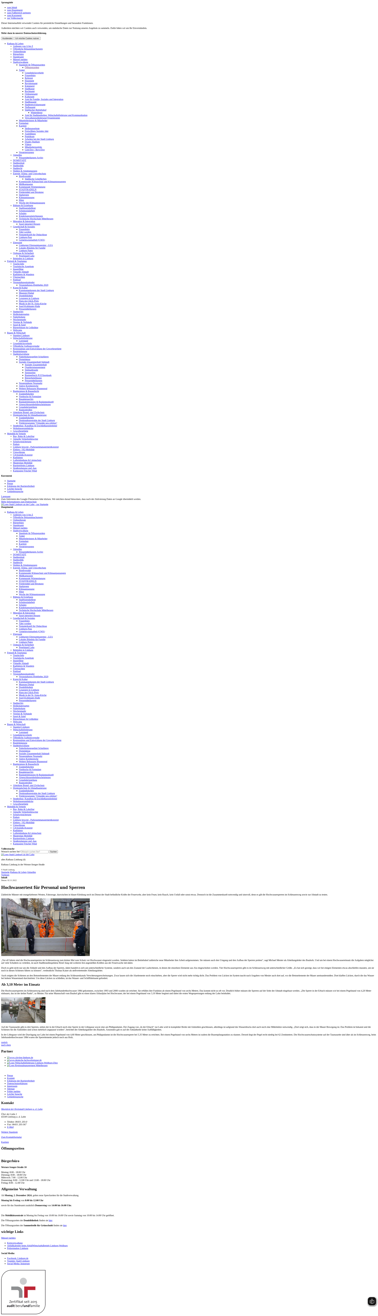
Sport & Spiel (19, 325)
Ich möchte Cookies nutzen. (27, 38)
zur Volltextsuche (15, 18)
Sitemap (11, 1089)
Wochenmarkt (19, 319)
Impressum (12, 1086)
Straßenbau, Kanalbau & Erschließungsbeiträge (35, 425)
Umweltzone (19, 452)
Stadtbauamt (30, 102)
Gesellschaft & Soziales (24, 226)
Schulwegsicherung (22, 441)
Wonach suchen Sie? (11, 851)
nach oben (6, 1045)
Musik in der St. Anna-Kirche (33, 303)
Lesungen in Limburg (29, 298)
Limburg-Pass (25, 237)
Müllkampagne (26, 184)
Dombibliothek (26, 295)
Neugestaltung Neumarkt (30, 383)
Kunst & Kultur (20, 287)
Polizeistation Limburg (17, 1248)
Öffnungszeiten (32, 67)
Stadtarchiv (18, 311)
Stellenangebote (32, 128)
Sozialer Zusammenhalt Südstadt (34, 362)
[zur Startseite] (24, 504)
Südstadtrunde (31, 370)
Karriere (23, 126)
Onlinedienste (19, 51)
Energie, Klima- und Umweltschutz (29, 173)
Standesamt (18, 57)
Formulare (23, 123)
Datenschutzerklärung (17, 1083)
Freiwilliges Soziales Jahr (36, 131)
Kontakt (11, 1078)
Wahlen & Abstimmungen (25, 171)
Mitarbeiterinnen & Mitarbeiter (33, 120)
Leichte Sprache (14, 489)
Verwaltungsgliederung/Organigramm (42, 118)
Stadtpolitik (18, 165)
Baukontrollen (25, 409)
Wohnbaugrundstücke (23, 428)
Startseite (11, 481)
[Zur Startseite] (17, 854)
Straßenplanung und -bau (24, 468)
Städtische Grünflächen (36, 179)
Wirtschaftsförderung (22, 338)
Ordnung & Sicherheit (23, 253)
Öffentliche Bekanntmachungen (28, 49)
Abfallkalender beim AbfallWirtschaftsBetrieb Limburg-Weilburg (37, 1245)
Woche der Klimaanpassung (32, 203)
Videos (28, 144)
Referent (29, 78)
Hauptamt (29, 80)
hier (50, 1220)
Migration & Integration (24, 221)
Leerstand (23, 341)
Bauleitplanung (20, 351)
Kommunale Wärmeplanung (32, 187)
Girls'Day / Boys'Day (35, 149)
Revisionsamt (31, 83)
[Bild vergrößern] (45, 955)
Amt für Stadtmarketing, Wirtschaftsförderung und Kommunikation (56, 115)
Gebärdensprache (15, 491)
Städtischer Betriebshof (35, 110)
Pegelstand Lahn (26, 256)
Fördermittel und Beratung (31, 192)
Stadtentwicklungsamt (35, 104)
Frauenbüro (30, 75)
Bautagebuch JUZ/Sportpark (38, 375)
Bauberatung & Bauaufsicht (26, 391)
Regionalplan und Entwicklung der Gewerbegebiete (37, 348)
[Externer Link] (192, 1057)
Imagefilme (18, 269)
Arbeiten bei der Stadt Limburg (39, 139)
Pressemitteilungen (27, 309)
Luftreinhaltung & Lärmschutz (27, 460)
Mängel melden (20, 59)
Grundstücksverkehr (34, 72)
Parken (16, 444)
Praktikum (29, 136)
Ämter (22, 70)
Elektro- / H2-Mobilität (23, 449)
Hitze (21, 200)
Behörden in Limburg (23, 258)
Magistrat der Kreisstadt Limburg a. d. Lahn (22, 1109)
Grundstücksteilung (28, 407)
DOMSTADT (19, 160)
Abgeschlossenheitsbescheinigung (35, 404)
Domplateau (24, 359)
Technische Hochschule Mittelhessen (36, 218)
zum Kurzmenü (14, 15)
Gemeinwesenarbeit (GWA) (32, 240)
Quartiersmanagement (35, 367)
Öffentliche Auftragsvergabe (26, 346)
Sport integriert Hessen (29, 224)
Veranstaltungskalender (24, 282)
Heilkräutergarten (21, 314)
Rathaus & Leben (15, 43)
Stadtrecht (17, 168)
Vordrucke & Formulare (30, 396)
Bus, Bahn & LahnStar (23, 436)
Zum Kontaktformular (11, 1137)
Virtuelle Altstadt (21, 272)
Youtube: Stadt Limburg (18, 1261)
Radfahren (18, 457)
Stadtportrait (18, 163)
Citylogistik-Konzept (22, 455)
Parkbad (17, 279)
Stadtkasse (30, 88)
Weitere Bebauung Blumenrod (33, 388)
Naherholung (19, 317)
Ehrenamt (17, 242)
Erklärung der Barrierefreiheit (21, 486)
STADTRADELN (27, 189)
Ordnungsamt (31, 94)
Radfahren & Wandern (23, 274)
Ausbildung (30, 134)
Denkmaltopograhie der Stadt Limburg (37, 420)
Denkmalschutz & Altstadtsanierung (30, 415)
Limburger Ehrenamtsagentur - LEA (36, 245)
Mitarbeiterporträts (33, 147)
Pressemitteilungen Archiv (31, 157)
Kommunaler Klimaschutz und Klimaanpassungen (42, 181)
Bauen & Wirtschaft (16, 333)
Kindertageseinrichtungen (31, 216)
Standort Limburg (21, 335)
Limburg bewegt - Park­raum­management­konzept (36, 447)
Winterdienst (36, 112)
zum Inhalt (12, 7)
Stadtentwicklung (21, 354)
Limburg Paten (26, 250)
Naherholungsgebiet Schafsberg (34, 356)
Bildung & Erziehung (23, 205)
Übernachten (19, 277)
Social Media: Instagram (18, 1263)
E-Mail (10, 1127)
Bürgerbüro (18, 54)
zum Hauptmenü (15, 10)
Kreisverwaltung (15, 1243)
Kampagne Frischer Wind (25, 471)
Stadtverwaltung (20, 62)
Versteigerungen (26, 152)
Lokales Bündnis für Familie (32, 248)
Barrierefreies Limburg (23, 465)
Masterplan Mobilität (22, 463)
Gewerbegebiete (20, 431)
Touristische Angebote (23, 266)
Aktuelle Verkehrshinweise (25, 439)
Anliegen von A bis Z (23, 46)
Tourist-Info (18, 264)
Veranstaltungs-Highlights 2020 (33, 285)
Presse (10, 483)
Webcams (17, 330)
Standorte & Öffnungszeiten (32, 65)
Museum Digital (26, 293)
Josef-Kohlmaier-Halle (29, 306)
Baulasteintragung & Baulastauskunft (36, 402)
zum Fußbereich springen (19, 12)
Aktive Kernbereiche (28, 386)
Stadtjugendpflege (27, 208)
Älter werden (25, 232)
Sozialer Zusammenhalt (36, 364)
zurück (4, 1042)
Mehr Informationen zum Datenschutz (19, 501)
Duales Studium (32, 141)
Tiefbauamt (30, 107)
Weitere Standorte (9, 1132)
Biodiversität (25, 176)
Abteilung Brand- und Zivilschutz (28, 412)
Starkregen (24, 195)
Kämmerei (30, 86)
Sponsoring (30, 372)
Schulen (22, 213)
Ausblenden (7, 38)
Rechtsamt (30, 91)
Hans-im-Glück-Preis (29, 301)
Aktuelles (17, 155)
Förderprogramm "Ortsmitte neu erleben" (38, 423)
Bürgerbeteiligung (33, 378)
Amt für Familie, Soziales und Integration (44, 99)
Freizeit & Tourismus (17, 261)
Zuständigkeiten (26, 394)
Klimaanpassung (26, 197)
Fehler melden (13, 1091)
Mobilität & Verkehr (16, 433)
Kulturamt (29, 96)
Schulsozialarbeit (27, 210)
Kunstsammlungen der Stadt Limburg (36, 290)
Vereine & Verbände (22, 322)
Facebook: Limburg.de (17, 1258)
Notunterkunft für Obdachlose (33, 234)
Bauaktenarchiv (26, 399)
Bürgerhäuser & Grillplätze (25, 327)
